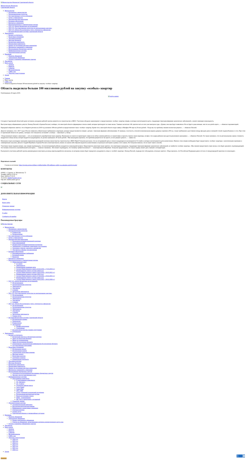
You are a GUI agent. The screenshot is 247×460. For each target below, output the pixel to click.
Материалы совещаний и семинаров (20, 47)
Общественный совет (19, 262)
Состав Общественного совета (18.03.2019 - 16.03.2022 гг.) (35, 272)
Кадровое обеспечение (15, 21)
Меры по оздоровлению (20, 340)
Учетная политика (18, 410)
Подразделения (17, 234)
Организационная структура (17, 14)
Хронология (16, 321)
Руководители (17, 323)
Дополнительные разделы (17, 52)
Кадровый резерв (18, 255)
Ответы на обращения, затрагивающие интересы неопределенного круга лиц (37, 422)
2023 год (15, 444)
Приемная (8, 54)
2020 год (15, 450)
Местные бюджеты (14, 40)
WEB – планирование (23, 397)
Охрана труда (16, 316)
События (11, 68)
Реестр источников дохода (24, 396)
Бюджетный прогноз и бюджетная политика (26, 337)
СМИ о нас (12, 71)
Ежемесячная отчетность (20, 359)
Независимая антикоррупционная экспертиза (27, 244)
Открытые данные (18, 401)
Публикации (16, 331)
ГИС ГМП (19, 390)
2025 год (15, 441)
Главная (7, 78)
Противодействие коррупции (18, 19)
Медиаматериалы (14, 70)
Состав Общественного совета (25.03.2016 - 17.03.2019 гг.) (35, 269)
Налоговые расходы (18, 356)
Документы (8, 61)
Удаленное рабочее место (24, 385)
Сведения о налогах (18, 357)
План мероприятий (18, 243)
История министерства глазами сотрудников (27, 330)
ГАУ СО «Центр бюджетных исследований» (23, 26)
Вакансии (15, 257)
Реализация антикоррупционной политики (26, 241)
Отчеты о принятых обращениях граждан (22, 59)
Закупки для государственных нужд (24, 375)
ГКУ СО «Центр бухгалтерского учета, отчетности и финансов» (29, 30)
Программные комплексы (20, 378)
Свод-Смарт (20, 387)
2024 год (15, 443)
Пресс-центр (9, 63)
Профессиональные (22, 326)
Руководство (16, 232)
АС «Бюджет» (20, 382)
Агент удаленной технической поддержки (30, 392)
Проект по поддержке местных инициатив (22, 45)
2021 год (15, 448)
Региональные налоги (19, 350)
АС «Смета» (20, 384)
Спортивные (20, 328)
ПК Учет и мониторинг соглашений (28, 399)
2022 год (15, 446)
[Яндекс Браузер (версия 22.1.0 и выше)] (7, 224)
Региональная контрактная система (27, 394)
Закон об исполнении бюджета (22, 342)
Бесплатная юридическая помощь (23, 406)
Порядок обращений (15, 56)
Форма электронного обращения (23, 420)
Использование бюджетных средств (20, 49)
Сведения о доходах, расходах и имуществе (26, 248)
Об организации (17, 283)
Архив (7, 75)
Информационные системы (17, 50)
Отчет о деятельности (15, 17)
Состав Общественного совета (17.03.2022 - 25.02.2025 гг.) (35, 276)
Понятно (4, 458)
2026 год (15, 439)
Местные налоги (17, 354)
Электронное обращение (16, 57)
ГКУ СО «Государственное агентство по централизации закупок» (30, 28)
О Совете (19, 264)
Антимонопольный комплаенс (22, 404)
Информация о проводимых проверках (25, 408)
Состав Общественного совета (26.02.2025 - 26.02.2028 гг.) (35, 279)
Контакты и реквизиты (16, 23)
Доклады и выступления (16, 73)
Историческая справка (19, 319)
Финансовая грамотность (16, 44)
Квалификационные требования (23, 253)
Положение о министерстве (17, 12)
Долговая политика (14, 38)
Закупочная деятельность (20, 291)
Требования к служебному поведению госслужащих (29, 246)
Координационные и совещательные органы (23, 24)
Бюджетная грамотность (16, 42)
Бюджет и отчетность (15, 35)
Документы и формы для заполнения (24, 250)
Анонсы (11, 64)
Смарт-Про (20, 389)
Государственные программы (22, 345)
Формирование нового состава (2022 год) (30, 274)
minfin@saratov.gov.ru (14, 178)
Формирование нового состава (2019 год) (30, 270)
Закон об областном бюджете (21, 338)
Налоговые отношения (16, 37)
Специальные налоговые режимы (23, 352)
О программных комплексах (25, 380)
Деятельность (9, 33)
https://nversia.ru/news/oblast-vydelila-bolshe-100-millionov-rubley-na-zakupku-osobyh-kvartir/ (48, 165)
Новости (11, 66)
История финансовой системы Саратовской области (25, 31)
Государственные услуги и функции (20, 16)
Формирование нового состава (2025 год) (30, 277)
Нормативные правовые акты (26, 267)
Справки (15, 290)
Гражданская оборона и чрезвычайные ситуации (28, 413)
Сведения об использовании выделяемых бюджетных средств (32, 373)
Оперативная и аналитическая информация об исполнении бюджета (35, 344)
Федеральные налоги (19, 349)
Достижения (16, 324)
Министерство (9, 10)
